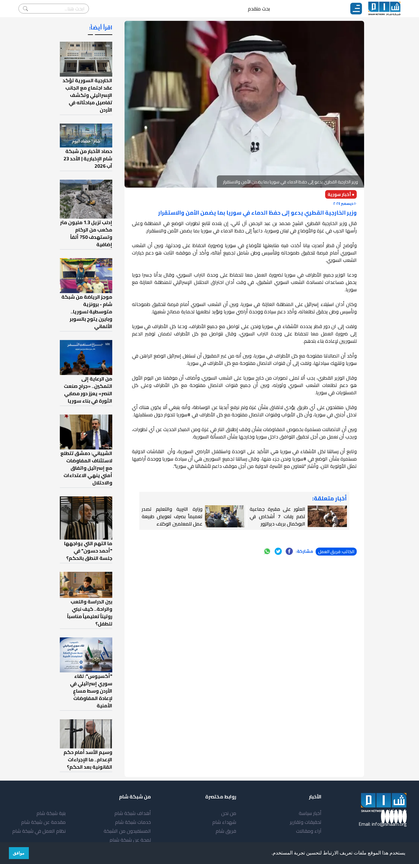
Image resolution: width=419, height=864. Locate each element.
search (25, 9)
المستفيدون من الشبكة (127, 831)
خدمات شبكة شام (133, 822)
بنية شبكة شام (51, 813)
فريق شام (226, 831)
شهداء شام (224, 822)
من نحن (228, 813)
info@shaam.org (389, 823)
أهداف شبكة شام (132, 813)
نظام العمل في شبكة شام (39, 831)
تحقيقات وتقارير (305, 822)
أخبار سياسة (310, 813)
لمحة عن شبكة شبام (130, 839)
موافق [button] (19, 853)
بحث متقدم (259, 8)
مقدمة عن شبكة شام (43, 822)
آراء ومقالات (308, 831)
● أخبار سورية (341, 194)
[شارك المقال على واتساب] (267, 551)
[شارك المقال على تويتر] (278, 551)
